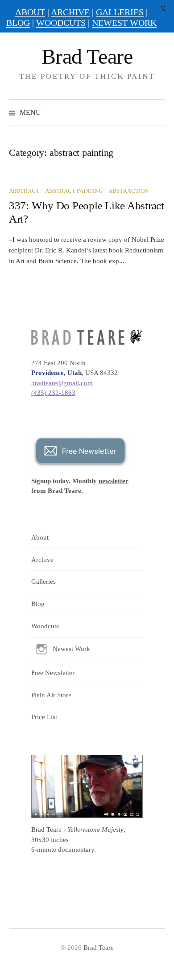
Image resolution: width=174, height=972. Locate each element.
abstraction (128, 191)
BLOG (18, 23)
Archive (42, 559)
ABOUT (30, 12)
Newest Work (71, 648)
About (40, 537)
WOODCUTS (61, 23)
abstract (24, 191)
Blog (38, 603)
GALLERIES (120, 12)
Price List (44, 716)
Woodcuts (45, 626)
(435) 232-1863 (53, 392)
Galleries (43, 581)
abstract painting (74, 191)
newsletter (113, 480)
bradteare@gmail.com (62, 382)
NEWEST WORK (124, 23)
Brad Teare (87, 56)
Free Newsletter (53, 672)
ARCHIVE (70, 12)
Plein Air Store (51, 695)
